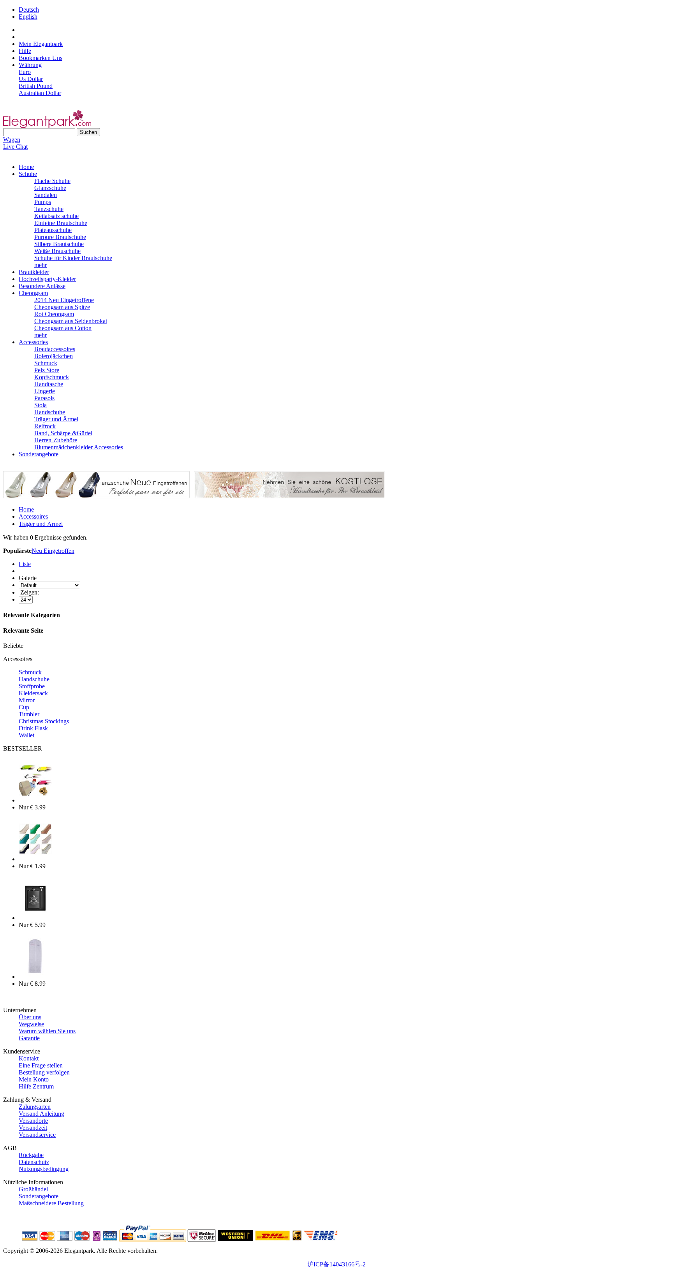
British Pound (36, 86)
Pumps (42, 202)
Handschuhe (49, 412)
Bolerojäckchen (53, 356)
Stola (40, 405)
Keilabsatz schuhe (56, 216)
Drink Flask (33, 728)
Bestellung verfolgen (44, 1072)
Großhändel (33, 1189)
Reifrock (45, 426)
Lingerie (44, 391)
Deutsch (29, 9)
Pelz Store (46, 370)
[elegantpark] (47, 126)
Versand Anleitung (41, 1113)
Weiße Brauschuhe (57, 251)
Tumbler (29, 714)
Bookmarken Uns (40, 58)
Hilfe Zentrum (36, 1086)
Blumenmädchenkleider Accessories (78, 447)
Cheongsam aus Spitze (62, 307)
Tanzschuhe (48, 209)
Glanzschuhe (50, 188)
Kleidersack (33, 693)
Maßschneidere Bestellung (51, 1203)
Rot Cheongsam (54, 314)
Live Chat (15, 146)
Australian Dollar (40, 93)
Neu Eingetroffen (53, 550)
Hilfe (25, 50)
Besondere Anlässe (42, 286)
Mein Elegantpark (41, 43)
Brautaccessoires (54, 349)
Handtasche (48, 384)
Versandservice (37, 1134)
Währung (30, 65)
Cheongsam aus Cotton (63, 328)
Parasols (44, 398)
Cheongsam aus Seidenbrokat (70, 321)
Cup (24, 707)
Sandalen (45, 195)
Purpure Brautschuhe (60, 237)
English (28, 16)
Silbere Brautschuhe (59, 244)
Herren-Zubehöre (55, 440)
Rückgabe (31, 1155)
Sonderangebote (38, 454)
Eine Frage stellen (41, 1065)
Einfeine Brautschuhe (60, 223)
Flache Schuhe (52, 181)
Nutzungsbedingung (44, 1169)
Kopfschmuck (51, 377)
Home (26, 167)
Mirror (27, 700)
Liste (25, 564)
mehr (40, 265)
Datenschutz (34, 1162)
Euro (25, 72)
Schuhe (28, 174)
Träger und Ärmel (56, 419)
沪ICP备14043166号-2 (336, 1264)
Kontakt (29, 1058)
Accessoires (33, 516)
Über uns (30, 1017)
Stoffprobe (32, 686)
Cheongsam (33, 293)
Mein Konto (34, 1079)
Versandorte (33, 1120)
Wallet (26, 735)
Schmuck (45, 363)
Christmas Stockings (44, 721)
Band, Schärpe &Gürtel (63, 433)
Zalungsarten (35, 1106)
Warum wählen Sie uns (47, 1031)
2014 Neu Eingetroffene (64, 300)
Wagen (11, 139)
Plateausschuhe (53, 230)
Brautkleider (34, 272)
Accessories (33, 342)
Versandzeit (33, 1127)
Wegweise (31, 1024)
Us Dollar (31, 79)
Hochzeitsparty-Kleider (47, 279)
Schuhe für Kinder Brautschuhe (73, 258)
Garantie (29, 1038)
